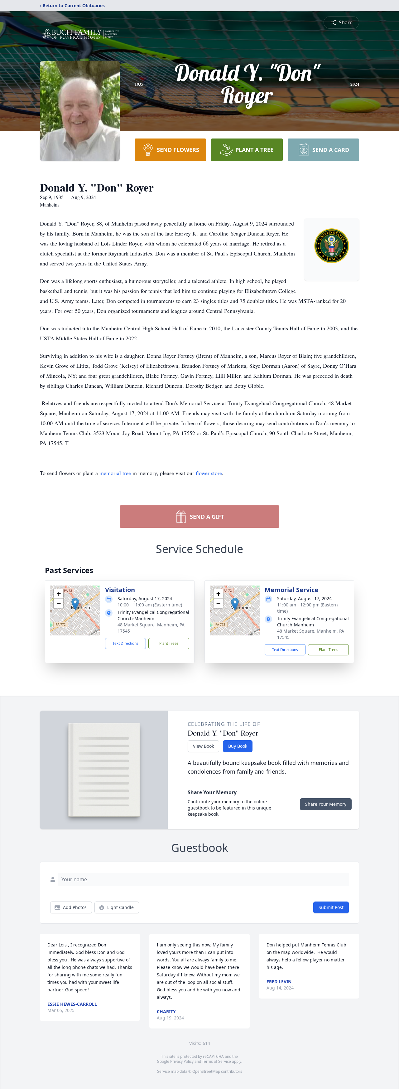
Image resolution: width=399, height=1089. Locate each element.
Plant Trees (169, 643)
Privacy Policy (182, 1061)
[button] (75, 604)
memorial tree (115, 473)
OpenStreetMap (206, 1071)
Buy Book (237, 746)
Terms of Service (216, 1061)
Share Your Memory (325, 804)
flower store (209, 473)
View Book (203, 746)
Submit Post (331, 907)
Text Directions (125, 643)
